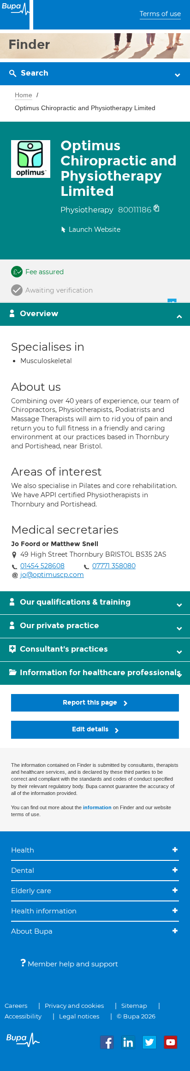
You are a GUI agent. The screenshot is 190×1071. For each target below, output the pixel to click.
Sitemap (134, 1005)
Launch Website (94, 229)
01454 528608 (42, 566)
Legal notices (79, 1016)
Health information (44, 910)
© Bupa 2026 (136, 1016)
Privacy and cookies (74, 1005)
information (97, 807)
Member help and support (72, 963)
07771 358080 (114, 566)
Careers (16, 1005)
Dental (22, 870)
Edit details (91, 729)
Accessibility (23, 1016)
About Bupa (32, 931)
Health (22, 850)
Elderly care (31, 890)
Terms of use (160, 14)
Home (23, 95)
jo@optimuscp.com (52, 575)
